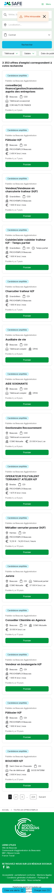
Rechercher (27, 44)
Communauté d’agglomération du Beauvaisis (21, 850)
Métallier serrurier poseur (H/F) (25, 527)
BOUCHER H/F (14, 761)
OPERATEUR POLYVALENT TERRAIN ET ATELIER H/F (22, 478)
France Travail (8, 856)
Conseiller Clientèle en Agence (25, 620)
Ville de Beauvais (9, 848)
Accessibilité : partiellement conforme (18, 875)
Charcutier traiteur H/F (19, 291)
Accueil (5, 810)
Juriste (9, 576)
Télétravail (9, 53)
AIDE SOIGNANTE (16, 383)
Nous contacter (34, 880)
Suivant (42, 797)
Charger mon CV (42, 890)
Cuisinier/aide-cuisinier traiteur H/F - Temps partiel (25, 241)
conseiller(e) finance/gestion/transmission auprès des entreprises (24, 88)
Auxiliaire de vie (15, 339)
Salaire (27, 53)
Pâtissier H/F (13, 139)
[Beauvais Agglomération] (13, 4)
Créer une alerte (12, 890)
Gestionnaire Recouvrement (23, 427)
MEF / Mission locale (11, 853)
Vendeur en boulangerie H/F (23, 664)
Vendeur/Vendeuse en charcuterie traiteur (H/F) (21, 190)
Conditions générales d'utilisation (21, 877)
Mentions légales (44, 875)
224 (33, 797)
